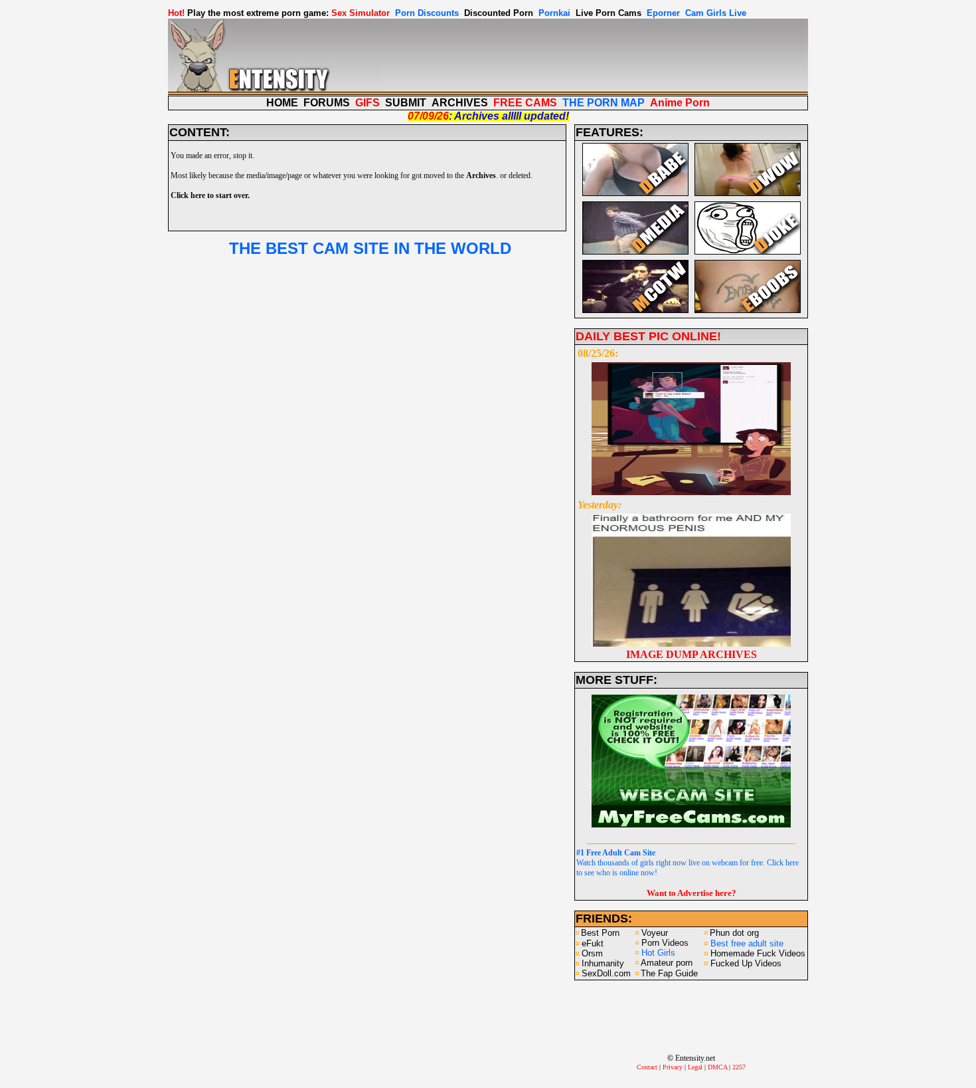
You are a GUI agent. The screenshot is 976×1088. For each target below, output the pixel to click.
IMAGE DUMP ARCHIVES (691, 654)
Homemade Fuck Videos (757, 953)
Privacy (673, 1067)
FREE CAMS (525, 102)
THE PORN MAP (603, 102)
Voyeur (654, 933)
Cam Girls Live (715, 13)
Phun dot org (734, 933)
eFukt (593, 943)
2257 (739, 1067)
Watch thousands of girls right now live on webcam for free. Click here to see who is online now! (687, 862)
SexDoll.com (606, 973)
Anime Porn (680, 102)
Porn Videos (665, 943)
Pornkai (554, 13)
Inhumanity (603, 963)
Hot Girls (658, 953)
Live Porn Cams (608, 13)
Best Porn (600, 933)
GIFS (367, 102)
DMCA (717, 1067)
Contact (647, 1067)
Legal (695, 1067)
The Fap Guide (669, 973)
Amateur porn (666, 963)
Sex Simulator (360, 13)
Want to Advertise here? (691, 893)
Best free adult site (746, 943)
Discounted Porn (498, 13)
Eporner (663, 13)
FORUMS (326, 102)
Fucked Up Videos (745, 963)
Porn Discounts (427, 13)
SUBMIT (405, 102)
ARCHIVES (460, 102)
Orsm (592, 953)
